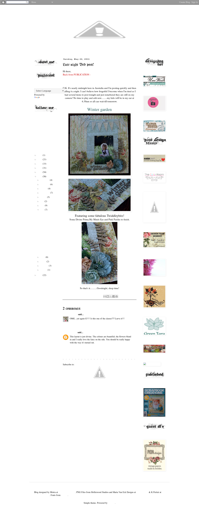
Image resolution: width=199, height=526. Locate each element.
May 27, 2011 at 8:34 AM (81, 346)
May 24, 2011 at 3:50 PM (81, 322)
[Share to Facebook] (113, 296)
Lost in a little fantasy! (46, 237)
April (43, 257)
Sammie (73, 314)
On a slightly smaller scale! (47, 214)
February (44, 265)
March (43, 261)
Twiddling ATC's (47, 231)
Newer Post (69, 359)
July (42, 201)
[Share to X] (110, 296)
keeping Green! (46, 242)
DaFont (64, 495)
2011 (40, 176)
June (42, 205)
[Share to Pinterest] (116, 296)
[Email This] (104, 296)
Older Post (130, 359)
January (44, 269)
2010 (40, 275)
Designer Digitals (41, 495)
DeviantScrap (142, 492)
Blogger (111, 502)
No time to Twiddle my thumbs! (46, 249)
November (45, 184)
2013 (40, 167)
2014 (40, 163)
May (42, 209)
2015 (40, 159)
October (44, 188)
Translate (44, 97)
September (45, 192)
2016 (40, 155)
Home (100, 359)
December (45, 179)
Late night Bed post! (46, 226)
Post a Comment (74, 352)
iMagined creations (66, 492)
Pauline (73, 332)
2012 (40, 172)
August (43, 197)
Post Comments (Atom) (85, 364)
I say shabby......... (48, 220)
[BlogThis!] (107, 296)
